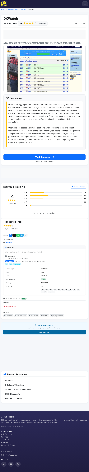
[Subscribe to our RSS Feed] (18, 464)
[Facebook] (10, 235)
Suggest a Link (44, 332)
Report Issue (11, 306)
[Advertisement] (44, 34)
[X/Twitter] (14, 235)
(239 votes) (42, 23)
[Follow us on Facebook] (11, 464)
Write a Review (79, 187)
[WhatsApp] (18, 235)
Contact (4, 442)
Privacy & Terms (8, 445)
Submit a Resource (9, 455)
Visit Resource (43, 157)
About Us (5, 440)
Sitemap (4, 437)
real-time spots (21, 316)
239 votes (14, 229)
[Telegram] (22, 235)
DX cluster (9, 316)
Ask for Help (6, 434)
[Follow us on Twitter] (4, 464)
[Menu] (85, 3)
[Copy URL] (25, 235)
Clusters (23, 10)
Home (3, 10)
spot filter (45, 316)
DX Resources (13, 10)
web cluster (34, 316)
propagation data (57, 316)
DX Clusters (8, 242)
